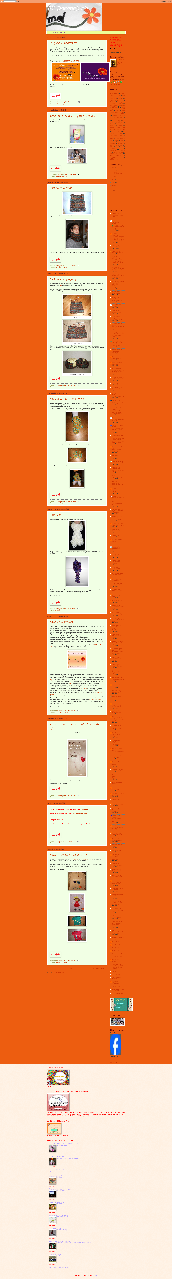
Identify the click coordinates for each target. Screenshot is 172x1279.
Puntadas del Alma (117, 476)
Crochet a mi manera (117, 951)
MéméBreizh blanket (117, 253)
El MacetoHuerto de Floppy (117, 447)
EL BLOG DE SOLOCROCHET (116, 568)
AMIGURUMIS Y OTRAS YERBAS (118, 540)
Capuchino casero (116, 778)
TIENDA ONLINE (87, 859)
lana (61, 503)
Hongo (111, 117)
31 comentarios (72, 102)
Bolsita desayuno (119, 97)
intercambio (121, 119)
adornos (111, 92)
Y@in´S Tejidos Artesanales (116, 855)
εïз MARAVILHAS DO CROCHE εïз (117, 324)
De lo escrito (115, 306)
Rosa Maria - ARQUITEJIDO (56, 1157)
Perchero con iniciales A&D (117, 430)
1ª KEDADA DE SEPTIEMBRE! (115, 743)
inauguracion (119, 117)
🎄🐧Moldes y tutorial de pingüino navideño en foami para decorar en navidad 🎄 (118, 227)
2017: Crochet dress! (117, 389)
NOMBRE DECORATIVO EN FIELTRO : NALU (117, 276)
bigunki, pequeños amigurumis (116, 317)
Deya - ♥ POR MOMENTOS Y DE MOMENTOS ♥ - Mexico (65, 1144)
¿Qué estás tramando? (118, 618)
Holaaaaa (59, 1204)
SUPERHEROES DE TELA (118, 396)
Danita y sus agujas (117, 901)
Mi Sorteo (67, 712)
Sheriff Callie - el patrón (118, 525)
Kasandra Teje (115, 704)
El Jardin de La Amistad (116, 775)
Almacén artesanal (117, 363)
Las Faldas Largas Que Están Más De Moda (117, 269)
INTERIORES (115, 795)
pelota (111, 140)
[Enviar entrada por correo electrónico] (78, 102)
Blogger (96, 1275)
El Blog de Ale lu (116, 547)
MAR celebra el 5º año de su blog (117, 828)
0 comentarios (71, 841)
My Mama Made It (117, 954)
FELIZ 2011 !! (115, 846)
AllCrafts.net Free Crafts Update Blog (117, 341)
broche (111, 100)
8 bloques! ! (60, 1178)
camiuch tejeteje (116, 665)
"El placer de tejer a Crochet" (117, 649)
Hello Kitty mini (116, 247)
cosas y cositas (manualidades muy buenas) (117, 222)
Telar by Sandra (116, 502)
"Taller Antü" (115, 357)
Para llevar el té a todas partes (118, 620)
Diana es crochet (116, 605)
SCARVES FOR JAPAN (95, 700)
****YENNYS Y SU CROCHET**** (116, 626)
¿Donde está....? (115, 692)
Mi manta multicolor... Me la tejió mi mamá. (117, 727)
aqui (61, 286)
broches (119, 100)
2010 (113, 183)
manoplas (65, 503)
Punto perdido (115, 245)
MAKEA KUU (115, 971)
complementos (117, 105)
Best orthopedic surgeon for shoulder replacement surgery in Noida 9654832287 (118, 239)
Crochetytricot (115, 864)
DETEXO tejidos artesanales (116, 555)
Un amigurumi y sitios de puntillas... (117, 402)
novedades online (59, 843)
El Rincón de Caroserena (115, 234)
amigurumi (113, 94)
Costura (123, 105)
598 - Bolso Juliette (117, 319)
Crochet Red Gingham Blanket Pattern (117, 344)
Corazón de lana (116, 948)
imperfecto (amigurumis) (115, 982)
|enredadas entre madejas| (116, 740)
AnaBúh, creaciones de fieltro (118, 489)
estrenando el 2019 (116, 312)
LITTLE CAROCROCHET (117, 993)
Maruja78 (59, 102)
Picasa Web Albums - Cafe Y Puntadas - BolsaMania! (117, 923)
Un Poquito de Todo (117, 214)
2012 (113, 168)
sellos (117, 147)
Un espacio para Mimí (55, 1176)
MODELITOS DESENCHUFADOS (68, 855)
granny (122, 114)
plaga (122, 140)
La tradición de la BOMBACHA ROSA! (116, 883)
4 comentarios (72, 385)
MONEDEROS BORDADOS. (115, 352)
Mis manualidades (117, 601)
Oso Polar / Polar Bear (117, 263)
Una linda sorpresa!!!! (117, 463)
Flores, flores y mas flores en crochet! (117, 706)
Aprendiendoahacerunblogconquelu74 (118, 938)
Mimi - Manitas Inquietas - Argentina (59, 1241)
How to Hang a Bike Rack (117, 504)
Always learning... (116, 869)
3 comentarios (72, 266)
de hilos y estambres (117, 788)
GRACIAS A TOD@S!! (62, 623)
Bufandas (55, 515)
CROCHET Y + (115, 800)
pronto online (115, 789)
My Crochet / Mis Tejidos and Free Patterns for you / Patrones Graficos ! (117, 259)
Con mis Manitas (116, 875)
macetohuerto (120, 124)
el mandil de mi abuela (118, 794)
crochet (114, 107)
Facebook (84, 809)
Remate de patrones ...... (118, 531)
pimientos (117, 140)
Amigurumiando (116, 697)
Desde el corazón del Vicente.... (117, 286)
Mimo (120, 134)
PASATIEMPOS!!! (116, 986)
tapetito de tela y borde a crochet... (118, 810)
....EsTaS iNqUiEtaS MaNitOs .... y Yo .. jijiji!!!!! (118, 909)
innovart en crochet (117, 387)
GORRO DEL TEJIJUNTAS (115, 629)
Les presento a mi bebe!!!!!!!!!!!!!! (116, 858)
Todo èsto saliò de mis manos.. (117, 636)
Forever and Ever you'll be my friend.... (117, 932)
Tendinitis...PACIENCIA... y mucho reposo (73, 116)
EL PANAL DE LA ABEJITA (116, 298)
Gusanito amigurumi (62, 1145)
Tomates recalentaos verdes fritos (117, 450)
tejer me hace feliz (116, 850)
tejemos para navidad (116, 155)
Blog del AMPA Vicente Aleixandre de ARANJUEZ (117, 283)
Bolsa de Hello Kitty (62, 1230)
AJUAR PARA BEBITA (117, 300)
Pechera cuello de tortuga (116, 549)
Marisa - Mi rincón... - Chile (56, 1202)
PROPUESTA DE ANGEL (63, 1217)
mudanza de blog (59, 104)
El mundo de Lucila (117, 782)
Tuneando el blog (116, 691)
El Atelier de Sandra (117, 957)
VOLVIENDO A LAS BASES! (116, 659)
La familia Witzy (116, 833)
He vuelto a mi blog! (117, 614)
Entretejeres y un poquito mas (116, 579)
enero (115, 177)
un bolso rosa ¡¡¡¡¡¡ (116, 917)
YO (66, 176)
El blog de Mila (116, 942)
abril (114, 170)
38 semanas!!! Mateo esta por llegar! (117, 652)
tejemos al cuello (63, 267)
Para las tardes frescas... (118, 752)
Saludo (111, 147)
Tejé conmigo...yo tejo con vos (117, 717)
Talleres (114, 596)
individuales (112, 119)
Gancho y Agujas (116, 267)
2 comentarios (71, 609)
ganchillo (57, 503)
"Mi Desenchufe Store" (80, 813)
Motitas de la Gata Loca (117, 749)
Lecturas (57, 176)
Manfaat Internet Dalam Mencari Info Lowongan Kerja (117, 583)
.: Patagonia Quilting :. (117, 612)
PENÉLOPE (114, 826)
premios (112, 142)
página (51, 680)
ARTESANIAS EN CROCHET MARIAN (116, 561)
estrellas (119, 109)
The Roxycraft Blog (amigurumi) (117, 756)
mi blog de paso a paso (118, 916)
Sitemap (51, 1171)
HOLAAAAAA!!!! (116, 492)
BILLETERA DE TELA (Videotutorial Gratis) (117, 372)
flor (116, 112)
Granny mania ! (116, 251)
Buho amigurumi (121, 102)
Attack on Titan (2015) (117, 485)
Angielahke (115, 456)
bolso (120, 99)
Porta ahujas (115, 457)
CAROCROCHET (116, 974)
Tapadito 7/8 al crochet (117, 498)
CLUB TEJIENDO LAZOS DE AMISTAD (118, 989)
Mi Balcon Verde (116, 589)
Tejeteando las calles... (117, 804)
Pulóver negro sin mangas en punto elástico (116, 820)
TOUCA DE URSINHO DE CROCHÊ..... (118, 327)
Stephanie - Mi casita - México (57, 1170)
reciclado (120, 143)
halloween (115, 115)
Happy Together (114, 1063)
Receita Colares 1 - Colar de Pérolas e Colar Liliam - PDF (118, 335)
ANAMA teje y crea (117, 516)
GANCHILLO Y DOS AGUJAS (116, 816)
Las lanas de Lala (116, 726)
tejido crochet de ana (117, 769)
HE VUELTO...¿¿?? (116, 686)
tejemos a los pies (118, 152)
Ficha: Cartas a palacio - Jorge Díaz (118, 215)
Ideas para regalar (116, 575)
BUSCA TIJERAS (116, 293)
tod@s (60, 820)
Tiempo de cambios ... (117, 871)
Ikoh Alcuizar (115, 364)
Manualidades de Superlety (116, 960)
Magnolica (114, 496)
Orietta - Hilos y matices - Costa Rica (59, 1215)
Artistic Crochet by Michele (117, 408)
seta (122, 147)
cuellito (57, 267)
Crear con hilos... (116, 401)
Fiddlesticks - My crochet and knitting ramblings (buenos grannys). (117, 966)
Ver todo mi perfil (120, 63)
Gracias (57, 712)
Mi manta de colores (117, 128)
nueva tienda (120, 138)
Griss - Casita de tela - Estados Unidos (60, 1267)
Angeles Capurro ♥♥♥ (117, 641)
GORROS (112, 114)
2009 (113, 185)
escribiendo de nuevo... (117, 840)
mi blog (118, 127)
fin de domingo (115, 512)
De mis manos (116, 595)
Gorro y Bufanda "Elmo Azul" (117, 643)
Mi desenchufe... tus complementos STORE (117, 369)
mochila (111, 135)
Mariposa (112, 127)
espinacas (114, 109)
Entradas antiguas (100, 969)
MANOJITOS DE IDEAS (117, 377)
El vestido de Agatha (117, 877)
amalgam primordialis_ (115, 482)
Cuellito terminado (61, 188)
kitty (119, 121)
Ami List (114, 930)
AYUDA (118, 95)
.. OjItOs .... (114, 911)
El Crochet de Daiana (117, 461)
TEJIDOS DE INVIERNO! (117, 666)
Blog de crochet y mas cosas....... (117, 762)
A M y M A (115, 383)
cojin (111, 105)
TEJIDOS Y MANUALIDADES (116, 394)
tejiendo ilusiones (116, 808)
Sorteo (113, 150)
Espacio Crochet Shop (117, 888)
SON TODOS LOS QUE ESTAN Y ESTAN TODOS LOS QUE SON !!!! (74, 1243)
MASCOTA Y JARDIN (117, 591)
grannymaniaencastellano (118, 436)
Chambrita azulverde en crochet (118, 607)
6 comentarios (72, 174)
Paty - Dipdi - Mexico (55, 1228)
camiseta (113, 103)
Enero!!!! (114, 543)
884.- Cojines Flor (116, 358)
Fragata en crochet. (117, 712)
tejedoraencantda (116, 292)
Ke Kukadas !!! (115, 685)
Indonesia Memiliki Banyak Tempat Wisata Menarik (118, 470)
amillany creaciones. (117, 350)
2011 (113, 180)
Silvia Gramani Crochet (118, 332)
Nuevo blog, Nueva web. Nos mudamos (118, 420)
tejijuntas (114, 157)
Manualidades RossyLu (118, 678)
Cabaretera (115, 890)
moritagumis (115, 529)
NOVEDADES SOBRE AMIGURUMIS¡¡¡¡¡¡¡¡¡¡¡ (68, 1158)
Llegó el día (115, 897)
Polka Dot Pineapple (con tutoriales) (117, 733)
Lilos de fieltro (115, 274)
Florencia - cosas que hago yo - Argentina (117, 510)
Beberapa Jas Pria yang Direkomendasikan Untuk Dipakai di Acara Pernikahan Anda (118, 440)
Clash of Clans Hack (117, 477)
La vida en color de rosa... (118, 379)
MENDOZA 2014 (116, 563)
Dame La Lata (115, 311)
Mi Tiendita (64, 962)
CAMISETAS (58, 962)
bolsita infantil (113, 98)
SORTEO (114, 784)
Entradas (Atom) (59, 972)
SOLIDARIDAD (113, 148)
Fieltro (117, 111)
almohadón (119, 92)
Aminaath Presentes (117, 845)
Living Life (114, 736)
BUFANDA (57, 611)
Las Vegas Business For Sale (118, 720)
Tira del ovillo (115, 418)
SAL (121, 145)
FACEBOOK (74, 859)
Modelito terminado (117, 865)
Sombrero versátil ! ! (117, 834)
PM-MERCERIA (115, 881)
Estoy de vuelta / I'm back (117, 672)
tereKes (114, 670)
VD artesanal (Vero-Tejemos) (117, 978)
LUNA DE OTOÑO (116, 535)
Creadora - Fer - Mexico (118, 839)
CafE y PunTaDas (116, 305)
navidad (112, 137)
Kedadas (62, 712)
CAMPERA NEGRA (116, 770)
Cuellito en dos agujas (63, 280)
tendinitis (62, 176)
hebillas (121, 115)
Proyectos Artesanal (117, 524)
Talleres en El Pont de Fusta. (117, 698)
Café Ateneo (83, 689)
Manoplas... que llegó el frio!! (67, 399)
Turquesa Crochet (116, 467)
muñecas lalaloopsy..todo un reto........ (118, 680)
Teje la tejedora (116, 657)
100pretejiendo (115, 634)
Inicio (70, 969)
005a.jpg (114, 926)
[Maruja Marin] (115, 1055)
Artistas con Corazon (60, 797)
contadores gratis (115, 84)
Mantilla (114, 765)
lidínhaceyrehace (116, 711)
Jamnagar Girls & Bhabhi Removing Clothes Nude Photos (117, 412)
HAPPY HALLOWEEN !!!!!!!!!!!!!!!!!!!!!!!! (117, 903)
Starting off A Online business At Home (117, 518)
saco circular (113, 145)
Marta (69, 683)
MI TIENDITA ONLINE (58, 32)
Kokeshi (116, 122)
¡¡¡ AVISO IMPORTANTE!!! (64, 44)
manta (120, 125)
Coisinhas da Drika (117, 945)
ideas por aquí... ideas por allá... (117, 894)
